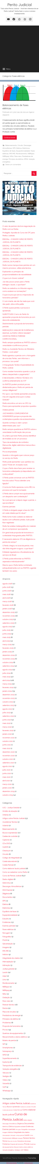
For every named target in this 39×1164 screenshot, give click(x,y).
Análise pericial (8, 410)
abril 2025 (6, 641)
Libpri (4, 976)
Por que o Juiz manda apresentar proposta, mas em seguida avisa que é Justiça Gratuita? (19, 397)
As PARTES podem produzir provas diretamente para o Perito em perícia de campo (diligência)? (17, 387)
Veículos (5, 1073)
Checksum (6, 851)
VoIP (4, 1087)
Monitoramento (21, 154)
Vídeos (5, 1080)
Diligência (6, 894)
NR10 (12, 156)
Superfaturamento (9, 1058)
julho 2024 (6, 673)
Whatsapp (6, 1091)
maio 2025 (6, 637)
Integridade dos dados (11, 958)
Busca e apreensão (9, 833)
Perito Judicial (19, 4)
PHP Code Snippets (11, 1163)
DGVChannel (7, 890)
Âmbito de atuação (9, 811)
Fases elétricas (8, 929)
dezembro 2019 (8, 791)
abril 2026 (6, 598)
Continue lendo (9, 138)
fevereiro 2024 (7, 687)
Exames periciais (8, 507)
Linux (4, 980)
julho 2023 (6, 713)
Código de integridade (11, 858)
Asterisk (5, 826)
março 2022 (7, 727)
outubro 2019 (7, 795)
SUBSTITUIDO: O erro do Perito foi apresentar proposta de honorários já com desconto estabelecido (18, 317)
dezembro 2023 (8, 695)
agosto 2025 (7, 627)
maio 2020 (6, 777)
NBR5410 (31, 154)
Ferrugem (6, 933)
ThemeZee (32, 1158)
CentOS (5, 847)
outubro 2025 (7, 619)
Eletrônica (26, 148)
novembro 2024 (8, 659)
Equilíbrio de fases (8, 151)
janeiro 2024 (7, 691)
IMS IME (12, 154)
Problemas (6, 1023)
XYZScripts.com (28, 1163)
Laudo (4, 972)
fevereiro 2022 (7, 730)
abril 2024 (6, 680)
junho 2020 (6, 773)
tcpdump (6, 1062)
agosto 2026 (7, 584)
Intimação (6, 965)
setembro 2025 (8, 623)
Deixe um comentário (13, 164)
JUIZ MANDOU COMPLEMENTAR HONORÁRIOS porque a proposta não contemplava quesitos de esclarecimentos (18, 416)
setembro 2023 (8, 705)
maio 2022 (6, 723)
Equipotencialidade (23, 151)
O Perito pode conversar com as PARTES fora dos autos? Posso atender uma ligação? (18, 481)
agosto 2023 (7, 709)
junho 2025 (6, 634)
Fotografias (6, 937)
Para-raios (17, 156)
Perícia (5, 1008)
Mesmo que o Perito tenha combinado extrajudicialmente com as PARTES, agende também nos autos (19, 568)
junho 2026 (6, 591)
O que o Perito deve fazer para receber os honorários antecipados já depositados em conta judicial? (18, 471)
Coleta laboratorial (9, 861)
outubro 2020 (7, 759)
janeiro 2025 (7, 652)
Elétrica (19, 148)
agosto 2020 (7, 766)
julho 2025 (6, 630)
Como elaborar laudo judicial (13, 868)
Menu (8, 69)
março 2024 (7, 684)
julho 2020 (6, 770)
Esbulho (5, 919)
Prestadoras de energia (11, 1015)
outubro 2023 (7, 702)
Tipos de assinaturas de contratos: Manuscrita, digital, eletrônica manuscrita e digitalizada (18, 445)
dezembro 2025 (8, 612)
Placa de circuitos (9, 1012)
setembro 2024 (8, 666)
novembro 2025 (8, 616)
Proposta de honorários (11, 1026)
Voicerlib (5, 1083)
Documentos (7, 897)
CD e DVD (6, 843)
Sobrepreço (7, 1051)
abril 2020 (6, 781)
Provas (5, 1030)
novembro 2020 (8, 756)
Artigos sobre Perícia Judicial (13, 818)
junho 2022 (6, 720)
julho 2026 (6, 587)
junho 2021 (6, 745)
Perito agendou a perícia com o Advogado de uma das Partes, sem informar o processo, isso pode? (18, 358)
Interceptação (7, 962)
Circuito (20, 145)
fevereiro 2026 (8, 605)
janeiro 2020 (7, 788)
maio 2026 (6, 594)
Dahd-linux (6, 883)
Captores (6, 840)
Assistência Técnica (9, 822)
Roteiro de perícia (9, 1040)
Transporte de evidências (12, 1066)
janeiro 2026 (7, 609)
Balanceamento (11, 145)
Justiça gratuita (8, 969)
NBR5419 (5, 156)
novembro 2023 (8, 698)
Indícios (5, 954)
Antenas (5, 815)
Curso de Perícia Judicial (11, 876)
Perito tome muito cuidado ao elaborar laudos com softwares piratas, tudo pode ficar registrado (18, 520)
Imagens (5, 947)
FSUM (4, 940)
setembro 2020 (8, 763)
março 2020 (7, 784)
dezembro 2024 (8, 655)
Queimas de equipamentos (12, 1033)
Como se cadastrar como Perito (14, 872)
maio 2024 (6, 677)
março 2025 (7, 645)
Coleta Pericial (7, 865)
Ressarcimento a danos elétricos (14, 1037)
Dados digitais (7, 879)
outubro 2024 (7, 662)
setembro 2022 (8, 716)
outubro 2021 (7, 741)
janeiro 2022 (7, 734)
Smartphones (7, 1048)
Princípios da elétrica (16, 159)
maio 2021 (6, 748)
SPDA (26, 159)
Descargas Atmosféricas (11, 886)
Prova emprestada (9, 452)
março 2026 (7, 601)
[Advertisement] (19, 45)
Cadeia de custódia (9, 836)
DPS (14, 148)
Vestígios (5, 1076)
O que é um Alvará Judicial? (13, 278)
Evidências (6, 922)
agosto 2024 (7, 670)
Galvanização (7, 944)
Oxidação (6, 998)
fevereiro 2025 (7, 648)
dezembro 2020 (8, 752)
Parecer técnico (8, 1005)
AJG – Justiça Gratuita (10, 808)
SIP (3, 1044)
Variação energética (10, 1069)
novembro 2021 (8, 738)
